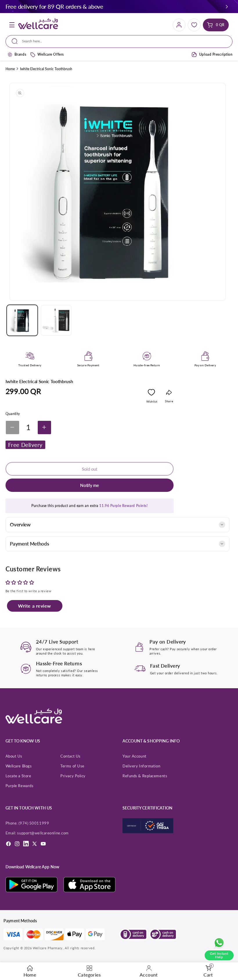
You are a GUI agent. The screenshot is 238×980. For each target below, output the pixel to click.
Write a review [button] (34, 605)
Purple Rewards (20, 785)
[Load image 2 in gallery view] (56, 320)
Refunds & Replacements (144, 776)
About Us (14, 756)
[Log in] (179, 25)
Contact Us (70, 756)
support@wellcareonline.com (42, 833)
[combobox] (119, 41)
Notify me (89, 485)
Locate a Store (18, 776)
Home (10, 69)
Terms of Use (72, 766)
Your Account (134, 756)
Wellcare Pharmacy (48, 948)
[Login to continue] (151, 393)
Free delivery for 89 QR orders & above (54, 6)
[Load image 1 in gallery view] (22, 320)
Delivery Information (141, 766)
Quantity (13, 414)
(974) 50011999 (34, 823)
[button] (226, 6)
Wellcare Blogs (19, 766)
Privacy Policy (73, 776)
